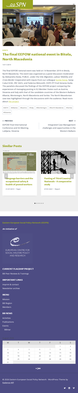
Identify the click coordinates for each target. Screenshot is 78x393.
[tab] (34, 203)
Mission (5, 299)
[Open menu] (74, 4)
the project (14, 101)
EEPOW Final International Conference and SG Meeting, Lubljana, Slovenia (15, 126)
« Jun (38, 368)
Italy (31, 108)
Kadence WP (8, 382)
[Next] (72, 176)
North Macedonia (56, 108)
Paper (18, 189)
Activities (6, 318)
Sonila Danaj (61, 80)
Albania (14, 108)
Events (5, 50)
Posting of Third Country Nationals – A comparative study (58, 181)
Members (6, 307)
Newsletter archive (11, 288)
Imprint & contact (10, 284)
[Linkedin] (69, 388)
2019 (5, 108)
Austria (23, 108)
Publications (8, 322)
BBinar (7, 329)
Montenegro (41, 108)
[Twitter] (65, 388)
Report (57, 189)
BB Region (7, 303)
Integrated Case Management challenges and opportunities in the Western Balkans (59, 126)
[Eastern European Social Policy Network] (17, 4)
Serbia (69, 108)
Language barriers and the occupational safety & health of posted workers (19, 181)
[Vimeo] (74, 388)
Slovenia (7, 112)
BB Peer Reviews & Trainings (15, 273)
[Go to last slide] (6, 176)
